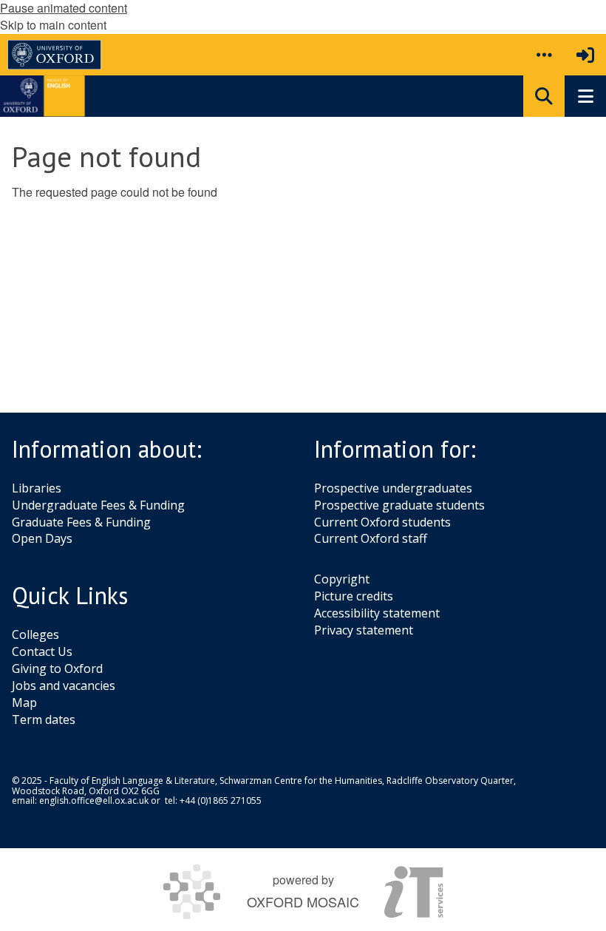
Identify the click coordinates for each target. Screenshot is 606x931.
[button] (544, 54)
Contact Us (42, 651)
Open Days (42, 538)
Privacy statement (363, 630)
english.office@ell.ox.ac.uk (94, 800)
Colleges (35, 634)
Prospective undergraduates (393, 488)
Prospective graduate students (399, 505)
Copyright (342, 579)
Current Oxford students (382, 522)
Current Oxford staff (370, 538)
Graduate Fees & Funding (81, 522)
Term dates (43, 719)
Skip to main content (53, 24)
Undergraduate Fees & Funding (98, 505)
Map (24, 702)
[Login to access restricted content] (585, 54)
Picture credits (353, 596)
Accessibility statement (377, 613)
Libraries (36, 488)
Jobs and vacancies (63, 685)
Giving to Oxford (57, 668)
